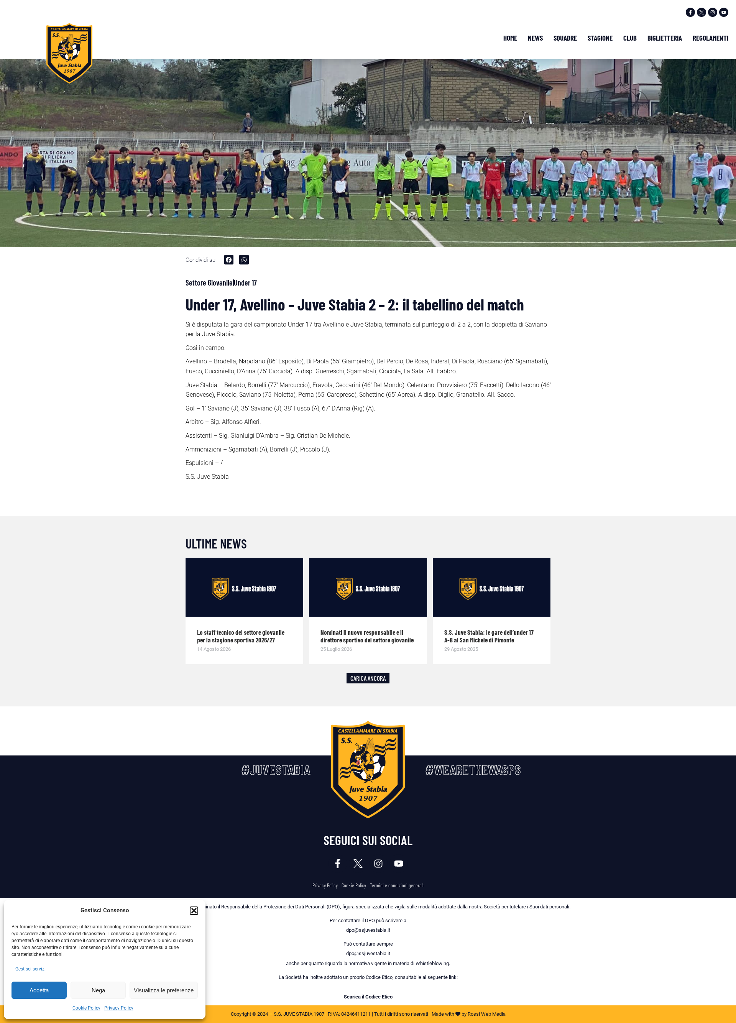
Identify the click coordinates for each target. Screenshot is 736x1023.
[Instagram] (712, 12)
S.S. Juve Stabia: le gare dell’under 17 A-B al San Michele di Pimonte (489, 636)
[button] (194, 911)
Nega (98, 990)
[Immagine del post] (245, 587)
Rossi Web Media (487, 1014)
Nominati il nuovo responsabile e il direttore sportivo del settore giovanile (367, 636)
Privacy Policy (118, 1008)
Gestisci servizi (30, 969)
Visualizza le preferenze (164, 990)
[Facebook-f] (690, 12)
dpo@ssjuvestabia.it (368, 930)
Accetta (39, 990)
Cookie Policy (86, 1008)
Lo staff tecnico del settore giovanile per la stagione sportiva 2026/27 (240, 636)
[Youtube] (723, 12)
